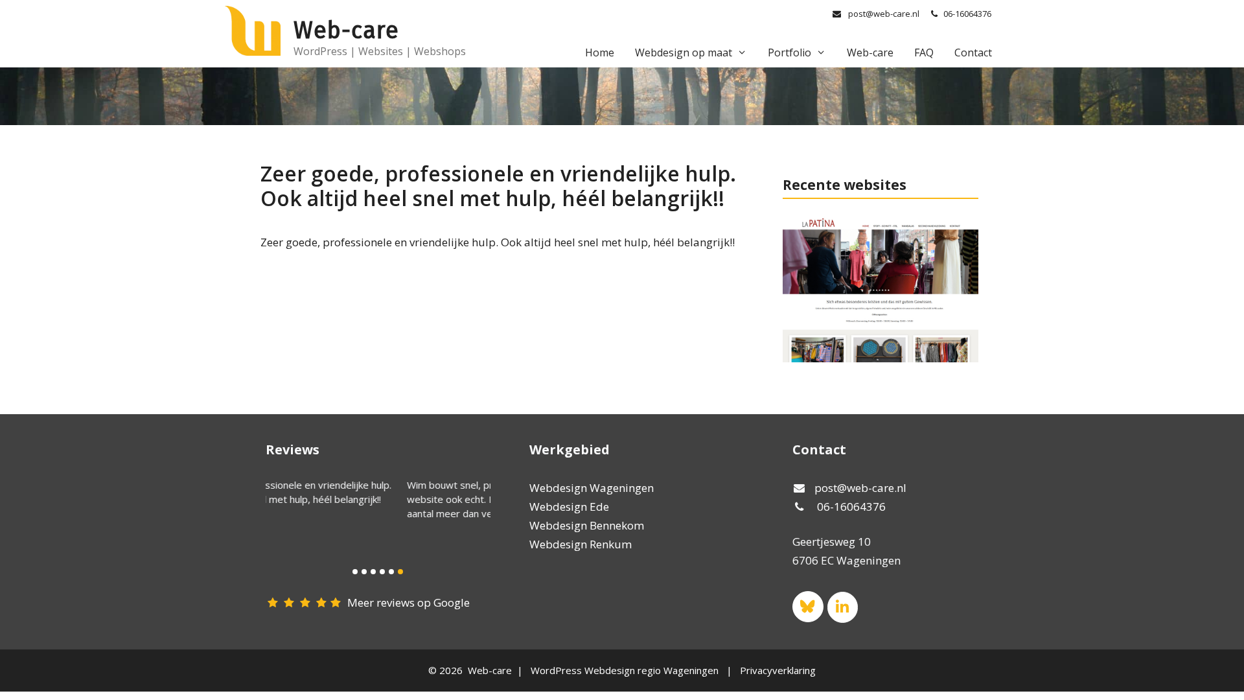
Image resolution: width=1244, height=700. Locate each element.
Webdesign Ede (569, 506)
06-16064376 (967, 13)
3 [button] (373, 571)
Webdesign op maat (683, 52)
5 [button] (391, 571)
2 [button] (364, 571)
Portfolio (789, 52)
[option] (378, 499)
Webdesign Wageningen (591, 487)
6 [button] (400, 571)
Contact (973, 52)
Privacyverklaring (778, 670)
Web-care (346, 30)
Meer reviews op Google (408, 602)
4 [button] (382, 571)
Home (599, 52)
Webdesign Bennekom (586, 525)
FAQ (924, 52)
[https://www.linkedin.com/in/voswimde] (842, 607)
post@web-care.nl (883, 13)
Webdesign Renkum (580, 544)
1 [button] (355, 571)
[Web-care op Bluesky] (807, 606)
